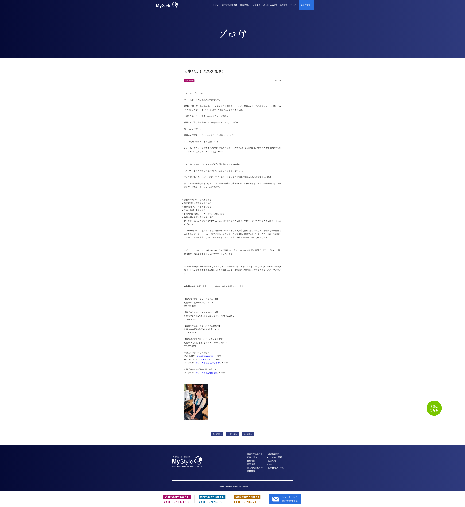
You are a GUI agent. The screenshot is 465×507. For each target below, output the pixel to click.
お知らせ (272, 461)
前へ (217, 434)
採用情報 (283, 5)
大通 (189, 81)
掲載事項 (251, 471)
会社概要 (256, 5)
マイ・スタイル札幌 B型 (206, 373)
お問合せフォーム (276, 468)
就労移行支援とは (229, 5)
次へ (248, 434)
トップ (216, 5)
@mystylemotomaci (205, 356)
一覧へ (232, 434)
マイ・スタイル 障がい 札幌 (208, 363)
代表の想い (245, 5)
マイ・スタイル (205, 359)
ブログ (293, 5)
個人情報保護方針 (255, 468)
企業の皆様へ (306, 5)
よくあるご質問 (270, 5)
